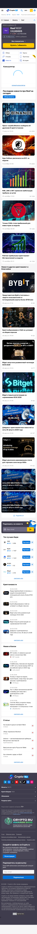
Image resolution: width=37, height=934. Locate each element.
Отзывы (8, 56)
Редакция (19, 834)
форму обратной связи (26, 812)
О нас (3, 834)
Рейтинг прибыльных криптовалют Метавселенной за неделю (15, 257)
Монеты (4, 787)
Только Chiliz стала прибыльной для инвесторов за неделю (16, 224)
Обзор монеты (9, 97)
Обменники (5, 796)
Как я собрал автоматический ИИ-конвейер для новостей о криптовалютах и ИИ (21, 691)
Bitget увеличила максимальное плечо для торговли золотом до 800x (17, 461)
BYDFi (9, 563)
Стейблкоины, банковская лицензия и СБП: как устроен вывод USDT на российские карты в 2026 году (21, 666)
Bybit (8, 549)
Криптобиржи (6, 791)
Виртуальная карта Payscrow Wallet (14, 747)
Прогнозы (26, 56)
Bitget (9, 571)
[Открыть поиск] (22, 10)
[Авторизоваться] (35, 10)
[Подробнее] (15, 25)
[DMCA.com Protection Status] (18, 914)
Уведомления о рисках (24, 837)
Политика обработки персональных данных (13, 839)
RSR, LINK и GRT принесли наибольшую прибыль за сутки (17, 192)
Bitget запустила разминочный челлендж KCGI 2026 (18, 364)
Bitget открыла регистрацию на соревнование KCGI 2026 (14, 396)
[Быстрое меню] (31, 10)
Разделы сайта (6, 800)
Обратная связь (10, 834)
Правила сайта (31, 839)
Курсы (25, 53)
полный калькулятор (18, 85)
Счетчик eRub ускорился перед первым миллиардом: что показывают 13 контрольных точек (21, 704)
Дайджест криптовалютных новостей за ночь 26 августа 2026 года (18, 429)
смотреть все (18, 578)
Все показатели (18, 41)
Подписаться (18, 877)
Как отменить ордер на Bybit (12, 754)
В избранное (10, 36)
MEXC (9, 556)
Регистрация (9, 856)
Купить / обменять (18, 45)
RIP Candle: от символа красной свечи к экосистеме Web (20, 654)
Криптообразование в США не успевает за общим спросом (17, 331)
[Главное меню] (2, 10)
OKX (8, 541)
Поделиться (34, 20)
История (25, 60)
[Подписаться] (30, 529)
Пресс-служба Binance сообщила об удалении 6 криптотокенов (16, 127)
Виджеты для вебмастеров (9, 837)
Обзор (8, 53)
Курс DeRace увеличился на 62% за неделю (15, 159)
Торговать (26, 542)
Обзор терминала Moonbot (12, 731)
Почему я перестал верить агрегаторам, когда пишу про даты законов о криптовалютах (21, 678)
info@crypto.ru (16, 814)
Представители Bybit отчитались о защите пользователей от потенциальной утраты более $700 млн (17, 297)
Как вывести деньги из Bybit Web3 (14, 725)
